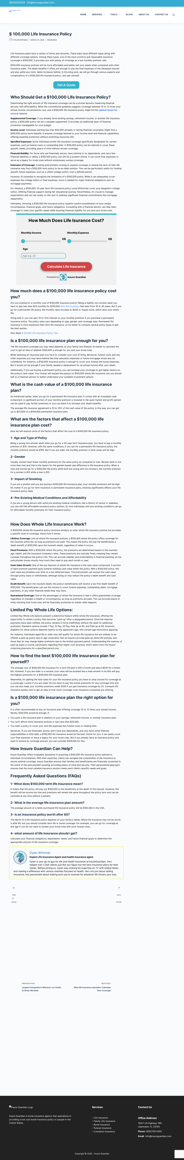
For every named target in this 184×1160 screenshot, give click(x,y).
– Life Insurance (100, 1117)
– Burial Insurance (101, 1124)
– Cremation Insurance (103, 1131)
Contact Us (161, 14)
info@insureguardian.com (40, 2)
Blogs (129, 14)
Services (97, 14)
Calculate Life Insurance (66, 267)
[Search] (174, 15)
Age (25, 248)
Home (83, 14)
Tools (113, 14)
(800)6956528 (17, 2)
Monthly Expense (78, 232)
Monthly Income (31, 232)
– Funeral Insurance (101, 1128)
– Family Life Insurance (103, 1121)
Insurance (52, 40)
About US (144, 14)
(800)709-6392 (154, 1131)
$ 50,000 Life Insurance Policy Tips (40, 333)
